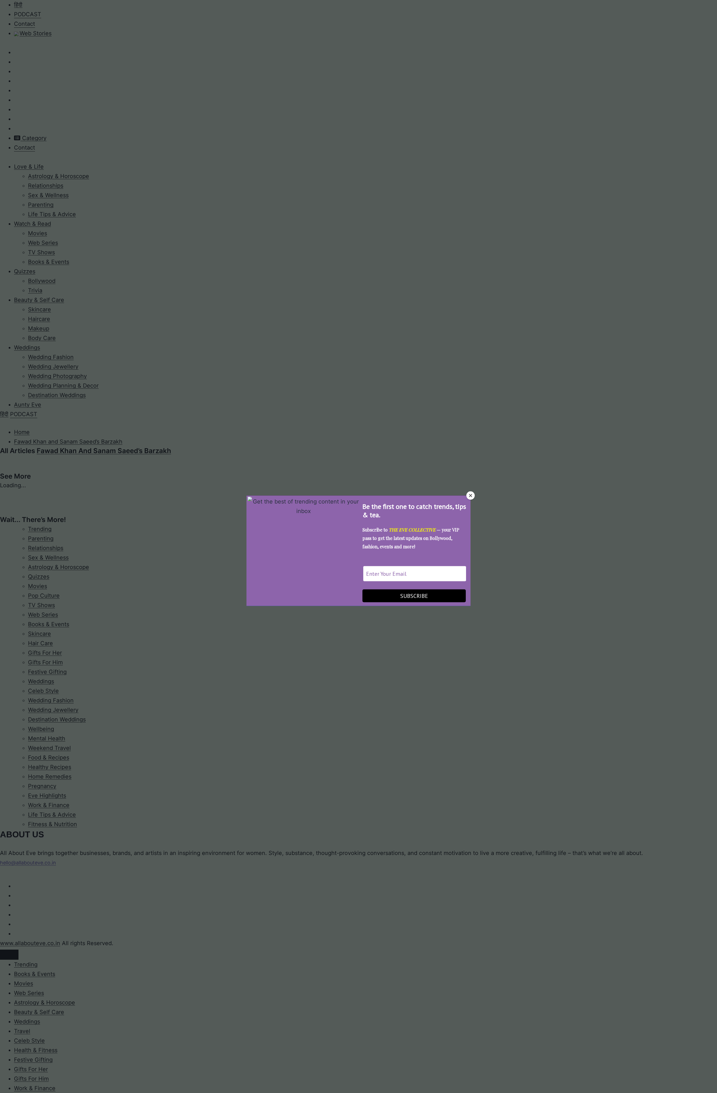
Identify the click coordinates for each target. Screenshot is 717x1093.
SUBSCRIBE (414, 595)
